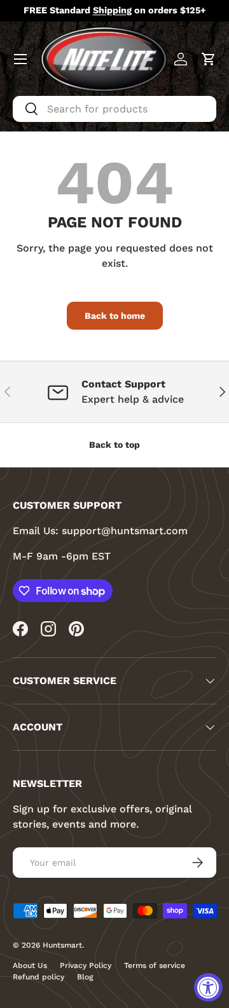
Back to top (114, 445)
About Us (30, 965)
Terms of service (154, 965)
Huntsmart (62, 945)
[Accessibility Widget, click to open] (208, 987)
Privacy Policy (85, 965)
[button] (209, 59)
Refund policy (38, 976)
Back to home (115, 316)
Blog (85, 976)
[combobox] (114, 109)
